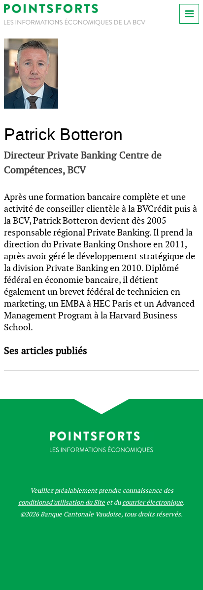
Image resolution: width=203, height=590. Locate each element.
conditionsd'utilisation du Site (61, 502)
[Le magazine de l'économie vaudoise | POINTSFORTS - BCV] (74, 23)
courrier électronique (152, 502)
